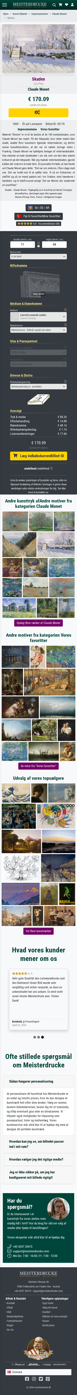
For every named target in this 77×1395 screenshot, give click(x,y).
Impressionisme (39, 14)
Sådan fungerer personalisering (31, 1081)
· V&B (8, 1312)
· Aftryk (9, 1307)
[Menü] (4, 5)
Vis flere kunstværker (38, 931)
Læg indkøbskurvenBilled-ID (40, 456)
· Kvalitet (45, 1312)
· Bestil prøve (48, 1325)
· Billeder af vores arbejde (54, 1316)
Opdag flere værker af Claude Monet (38, 623)
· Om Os (9, 1329)
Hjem (6, 14)
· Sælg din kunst (49, 1307)
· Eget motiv (47, 1303)
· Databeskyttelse (14, 1316)
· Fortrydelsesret (14, 1321)
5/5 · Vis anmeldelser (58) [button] (46, 223)
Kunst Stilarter (20, 14)
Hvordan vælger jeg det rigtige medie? (36, 1159)
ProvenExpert (32, 1021)
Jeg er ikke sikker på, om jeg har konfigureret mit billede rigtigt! (32, 1175)
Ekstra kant (15, 252)
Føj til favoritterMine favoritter (40, 216)
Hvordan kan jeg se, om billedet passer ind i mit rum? (36, 1144)
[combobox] (38, 256)
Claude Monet (59, 14)
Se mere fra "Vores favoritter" (38, 766)
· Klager (9, 1325)
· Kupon (45, 1321)
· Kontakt (10, 1303)
